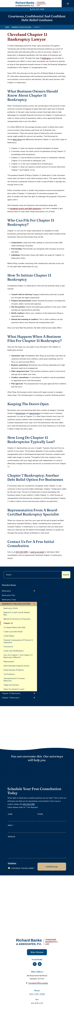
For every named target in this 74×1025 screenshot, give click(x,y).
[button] (67, 3)
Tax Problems (9, 674)
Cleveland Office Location (38, 983)
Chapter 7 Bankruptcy (10, 698)
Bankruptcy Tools (9, 599)
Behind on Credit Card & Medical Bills (17, 613)
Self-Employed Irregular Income (16, 666)
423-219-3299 (38, 9)
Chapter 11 (8, 623)
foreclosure (20, 413)
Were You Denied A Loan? (14, 689)
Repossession (9, 661)
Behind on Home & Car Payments (17, 619)
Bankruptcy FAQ (8, 595)
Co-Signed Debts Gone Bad (14, 627)
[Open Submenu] (34, 591)
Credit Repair (9, 636)
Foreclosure (8, 646)
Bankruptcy (6, 591)
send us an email (37, 552)
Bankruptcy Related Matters (16, 604)
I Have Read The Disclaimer (23, 868)
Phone (40, 814)
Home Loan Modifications (14, 651)
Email (11, 825)
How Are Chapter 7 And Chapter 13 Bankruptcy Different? (18, 656)
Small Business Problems (14, 670)
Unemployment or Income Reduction (14, 679)
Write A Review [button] (37, 952)
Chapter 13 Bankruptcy (11, 693)
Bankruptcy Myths (11, 608)
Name (10, 814)
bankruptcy (46, 58)
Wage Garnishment (11, 685)
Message (11, 837)
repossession (34, 413)
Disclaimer (12, 863)
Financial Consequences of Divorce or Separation (18, 641)
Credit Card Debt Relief (13, 631)
